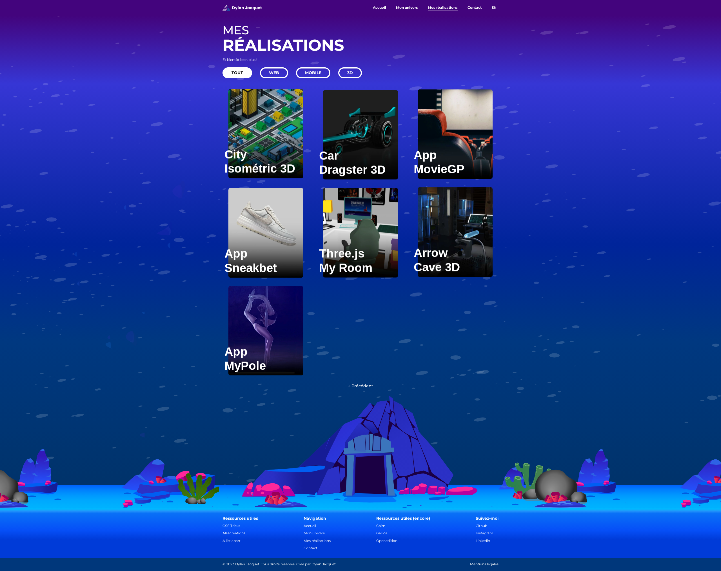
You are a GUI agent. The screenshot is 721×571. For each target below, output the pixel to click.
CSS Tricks (231, 526)
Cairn (380, 526)
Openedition (386, 541)
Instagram (484, 533)
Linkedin (483, 541)
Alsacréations (233, 533)
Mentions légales (484, 564)
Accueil (310, 526)
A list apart (231, 541)
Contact (310, 548)
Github (481, 526)
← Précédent (360, 385)
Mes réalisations (317, 541)
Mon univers (314, 533)
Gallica (381, 533)
